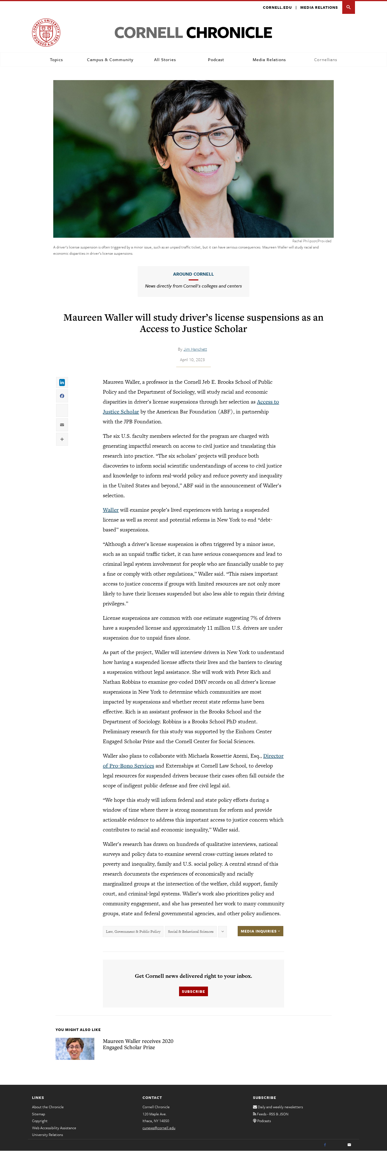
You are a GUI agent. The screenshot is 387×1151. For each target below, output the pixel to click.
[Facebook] (325, 1145)
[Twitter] (337, 1145)
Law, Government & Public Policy (133, 931)
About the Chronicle (48, 1107)
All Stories (165, 59)
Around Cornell (193, 274)
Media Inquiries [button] (259, 931)
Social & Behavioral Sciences (191, 931)
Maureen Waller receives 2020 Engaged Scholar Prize (138, 1044)
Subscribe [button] (193, 991)
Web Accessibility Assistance (54, 1128)
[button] (348, 7)
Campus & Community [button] (110, 59)
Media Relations (319, 7)
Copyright (40, 1121)
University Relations (47, 1134)
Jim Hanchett (195, 348)
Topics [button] (56, 59)
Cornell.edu (277, 7)
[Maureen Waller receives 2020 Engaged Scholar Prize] (75, 1049)
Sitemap (38, 1114)
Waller (111, 509)
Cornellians (325, 59)
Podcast (216, 59)
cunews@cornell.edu (159, 1128)
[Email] (349, 1145)
